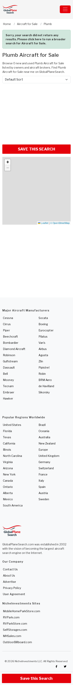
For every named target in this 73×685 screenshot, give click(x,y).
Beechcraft (10, 336)
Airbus (43, 349)
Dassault (9, 367)
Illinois (7, 449)
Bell (5, 373)
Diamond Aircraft (14, 349)
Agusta (43, 355)
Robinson (9, 355)
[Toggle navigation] (65, 9)
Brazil (42, 424)
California (9, 443)
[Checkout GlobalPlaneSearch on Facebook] (56, 666)
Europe (43, 449)
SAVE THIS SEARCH (36, 149)
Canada (8, 480)
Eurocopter (46, 330)
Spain (42, 486)
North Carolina (12, 455)
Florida (7, 431)
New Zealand (47, 443)
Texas (7, 437)
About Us (9, 575)
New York (9, 474)
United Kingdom (49, 455)
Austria (43, 493)
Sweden (44, 499)
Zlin (41, 361)
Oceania (44, 431)
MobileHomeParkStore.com (21, 611)
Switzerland (46, 468)
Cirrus (7, 324)
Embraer (8, 392)
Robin (42, 373)
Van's (42, 342)
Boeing (43, 324)
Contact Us (10, 569)
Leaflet (44, 222)
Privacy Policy (12, 588)
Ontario (8, 486)
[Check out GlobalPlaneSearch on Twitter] (65, 666)
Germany (44, 462)
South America (13, 505)
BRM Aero (45, 380)
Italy (41, 480)
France (43, 474)
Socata (43, 318)
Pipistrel (44, 367)
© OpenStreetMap (60, 222)
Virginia (8, 462)
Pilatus (43, 336)
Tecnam (8, 386)
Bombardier (10, 342)
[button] (8, 162)
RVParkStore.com (15, 623)
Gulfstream (10, 361)
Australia (44, 437)
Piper (6, 330)
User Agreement (14, 594)
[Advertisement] (36, 112)
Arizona (8, 468)
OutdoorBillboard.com (17, 642)
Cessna (8, 318)
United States (12, 424)
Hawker (8, 398)
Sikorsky (44, 392)
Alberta (8, 493)
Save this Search (36, 678)
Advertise (9, 581)
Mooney (8, 380)
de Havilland (46, 386)
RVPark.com (11, 617)
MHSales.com (12, 636)
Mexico (8, 499)
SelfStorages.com (15, 629)
